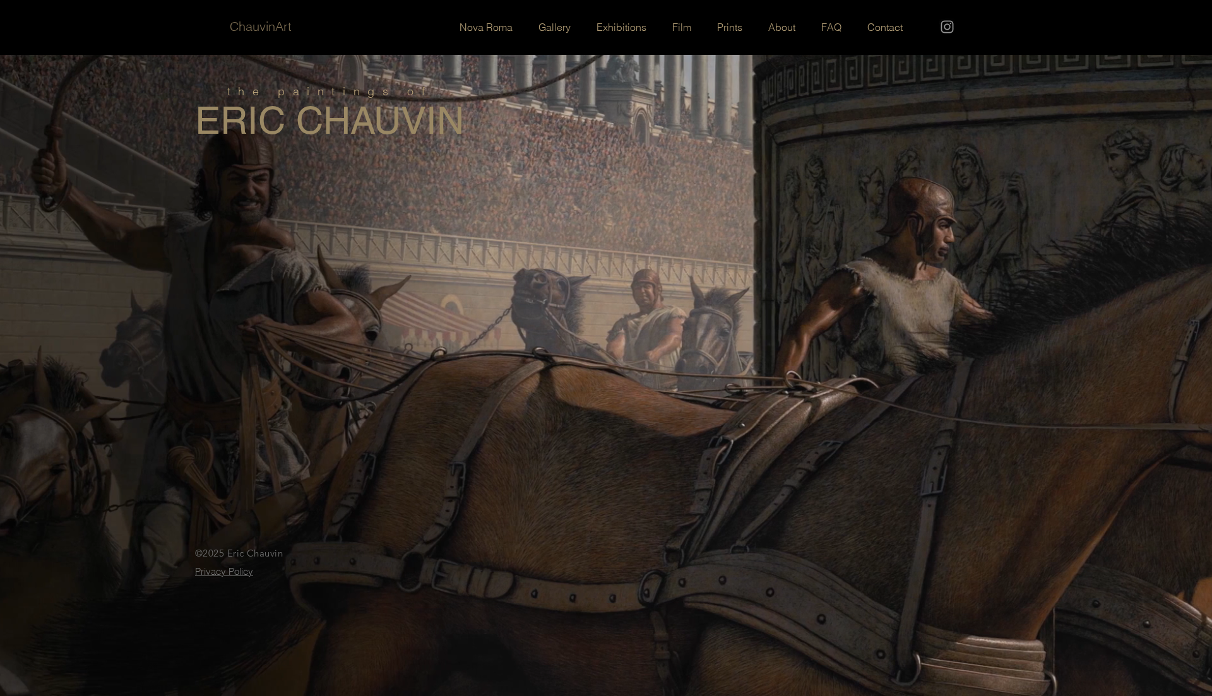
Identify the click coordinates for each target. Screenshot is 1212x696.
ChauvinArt (261, 26)
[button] (781, 27)
